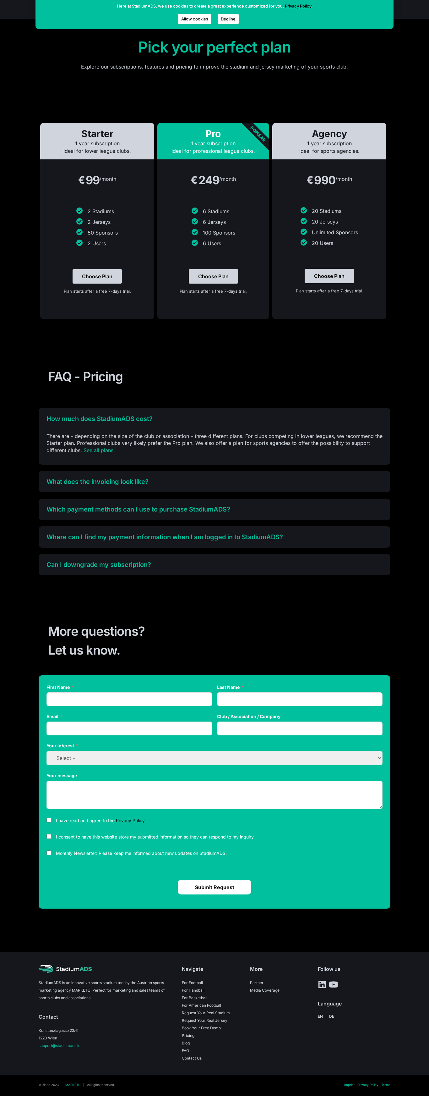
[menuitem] (320, 1016)
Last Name (228, 687)
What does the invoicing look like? (97, 481)
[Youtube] (333, 984)
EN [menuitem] (320, 1016)
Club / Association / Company (248, 716)
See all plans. (99, 450)
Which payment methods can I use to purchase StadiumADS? (138, 509)
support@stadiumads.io (59, 1045)
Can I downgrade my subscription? (98, 564)
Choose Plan (97, 276)
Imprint (349, 1085)
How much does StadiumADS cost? (99, 419)
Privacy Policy (130, 820)
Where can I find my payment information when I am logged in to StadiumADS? (164, 537)
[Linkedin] (322, 984)
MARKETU (72, 1085)
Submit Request (214, 887)
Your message (61, 775)
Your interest (60, 745)
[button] (214, 419)
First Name (58, 687)
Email (52, 716)
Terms (385, 1085)
